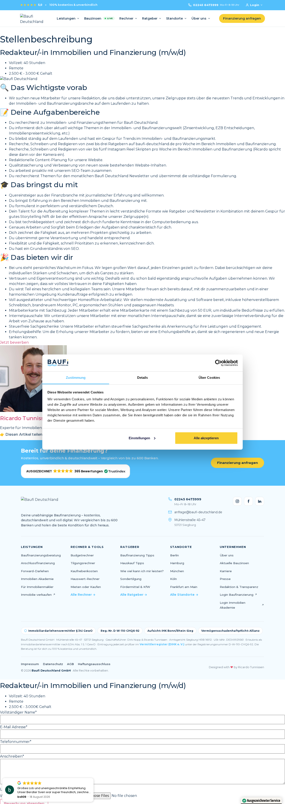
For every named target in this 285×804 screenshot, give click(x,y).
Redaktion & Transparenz (239, 587)
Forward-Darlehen (35, 571)
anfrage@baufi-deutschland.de (198, 512)
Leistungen (66, 18)
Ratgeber (149, 18)
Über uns (198, 18)
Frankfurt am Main (183, 587)
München (177, 571)
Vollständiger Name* (18, 712)
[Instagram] (237, 501)
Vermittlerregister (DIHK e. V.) (162, 644)
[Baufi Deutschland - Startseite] (34, 18)
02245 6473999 (216, 5)
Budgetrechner (82, 555)
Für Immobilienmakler (37, 587)
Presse (225, 579)
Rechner (126, 18)
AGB (70, 664)
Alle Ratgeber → (133, 594)
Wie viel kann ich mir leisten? (142, 571)
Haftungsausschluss (94, 664)
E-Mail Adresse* (13, 727)
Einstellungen (139, 438)
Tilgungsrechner (83, 563)
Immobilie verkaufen (38, 594)
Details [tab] (142, 377)
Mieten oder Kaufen (86, 587)
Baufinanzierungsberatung (41, 555)
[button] (75, 471)
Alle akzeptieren (206, 438)
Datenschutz (53, 664)
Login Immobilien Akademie (242, 605)
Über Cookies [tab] (209, 377)
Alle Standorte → (184, 594)
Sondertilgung (130, 579)
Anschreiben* (12, 756)
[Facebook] (248, 501)
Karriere (226, 571)
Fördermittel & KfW (135, 587)
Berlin (174, 555)
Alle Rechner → (83, 594)
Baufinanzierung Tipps (137, 555)
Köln (173, 579)
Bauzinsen (98, 18)
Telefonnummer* (15, 742)
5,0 (31, 5)
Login (254, 5)
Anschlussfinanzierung (38, 563)
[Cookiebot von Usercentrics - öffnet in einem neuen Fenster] (218, 363)
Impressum (30, 664)
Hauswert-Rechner (85, 579)
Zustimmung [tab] (76, 377)
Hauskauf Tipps (132, 563)
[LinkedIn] (259, 501)
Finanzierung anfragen (237, 463)
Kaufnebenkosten (84, 571)
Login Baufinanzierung (238, 594)
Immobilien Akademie (37, 579)
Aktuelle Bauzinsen (234, 563)
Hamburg (177, 563)
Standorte (174, 18)
